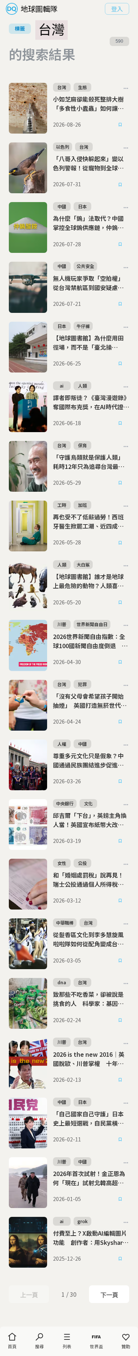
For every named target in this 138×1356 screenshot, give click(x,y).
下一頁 (109, 1295)
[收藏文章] (120, 125)
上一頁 (29, 1295)
